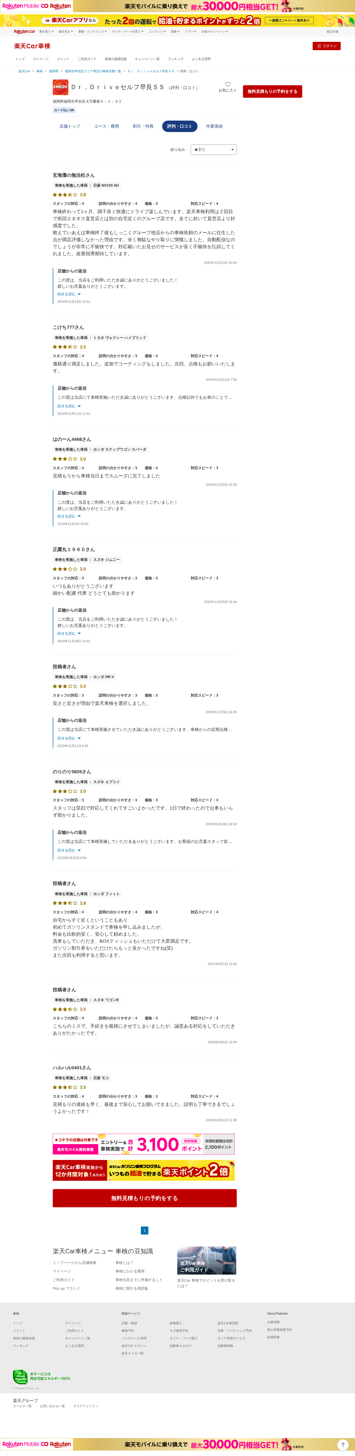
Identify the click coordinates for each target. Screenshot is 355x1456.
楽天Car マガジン (134, 1346)
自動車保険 (225, 1346)
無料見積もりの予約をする (273, 91)
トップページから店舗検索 (74, 1263)
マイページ (41, 59)
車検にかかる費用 (129, 1271)
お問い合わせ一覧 (52, 1406)
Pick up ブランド (66, 1288)
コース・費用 (106, 126)
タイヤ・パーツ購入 (184, 1338)
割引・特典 (143, 126)
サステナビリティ (85, 1406)
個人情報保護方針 (279, 1330)
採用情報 (273, 1337)
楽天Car (24, 71)
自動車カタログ (181, 1346)
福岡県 (53, 71)
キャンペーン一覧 (147, 59)
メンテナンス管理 (134, 1338)
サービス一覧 (22, 1406)
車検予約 (128, 1331)
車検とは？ (124, 1263)
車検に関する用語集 (131, 1288)
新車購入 (176, 1323)
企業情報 (273, 1322)
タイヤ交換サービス (232, 1338)
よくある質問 (201, 59)
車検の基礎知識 (116, 59)
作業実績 (214, 126)
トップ (20, 59)
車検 (39, 71)
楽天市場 (332, 32)
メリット (63, 59)
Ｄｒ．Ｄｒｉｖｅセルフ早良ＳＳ (151, 71)
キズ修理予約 (179, 1331)
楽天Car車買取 (228, 1323)
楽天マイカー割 (132, 1353)
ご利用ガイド (87, 59)
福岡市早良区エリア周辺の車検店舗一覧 (93, 71)
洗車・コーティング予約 (235, 1331)
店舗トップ (70, 126)
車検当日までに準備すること (139, 1280)
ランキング (175, 59)
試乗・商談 (129, 1323)
